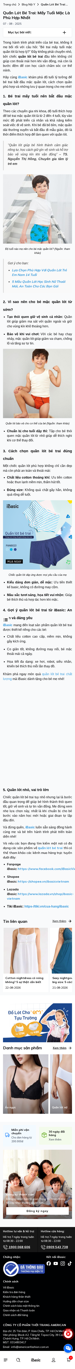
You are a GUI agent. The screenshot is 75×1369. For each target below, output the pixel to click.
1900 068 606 (19, 1247)
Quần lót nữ (59, 1107)
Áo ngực (10, 1107)
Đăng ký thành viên (20, 1194)
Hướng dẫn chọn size (16, 1301)
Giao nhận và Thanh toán (19, 1310)
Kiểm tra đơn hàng (14, 1292)
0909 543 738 (57, 1247)
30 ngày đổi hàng (57, 1133)
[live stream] (68, 1335)
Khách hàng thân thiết (16, 1296)
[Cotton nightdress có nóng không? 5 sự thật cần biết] (25, 950)
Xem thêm (59, 921)
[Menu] (5, 1360)
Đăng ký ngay (37, 1211)
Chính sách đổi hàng (15, 1315)
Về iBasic (8, 1287)
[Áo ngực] (25, 1083)
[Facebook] (48, 1263)
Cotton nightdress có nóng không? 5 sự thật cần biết (24, 980)
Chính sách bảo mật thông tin (21, 1305)
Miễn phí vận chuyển (20, 1131)
